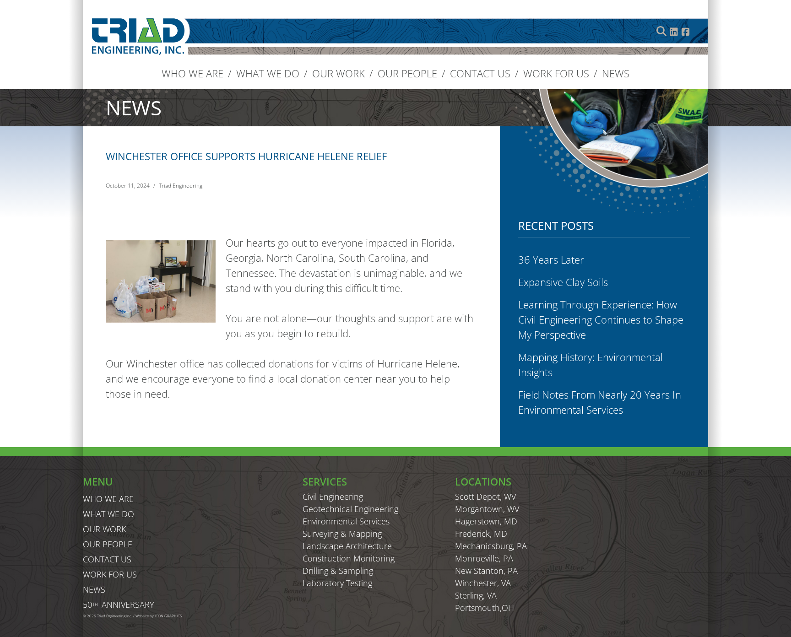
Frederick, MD (481, 533)
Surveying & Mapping (342, 533)
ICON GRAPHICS (168, 615)
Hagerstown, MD (486, 521)
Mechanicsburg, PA (491, 545)
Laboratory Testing (337, 583)
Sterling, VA (476, 595)
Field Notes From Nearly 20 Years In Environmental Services (599, 402)
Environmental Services (346, 521)
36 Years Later (551, 259)
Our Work (338, 73)
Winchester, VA (483, 583)
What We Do (267, 73)
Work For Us (556, 73)
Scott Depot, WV (485, 496)
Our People (407, 73)
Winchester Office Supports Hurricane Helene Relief (246, 156)
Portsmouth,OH (484, 607)
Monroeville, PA (484, 558)
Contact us (480, 73)
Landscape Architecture (347, 545)
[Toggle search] (661, 31)
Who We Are (192, 73)
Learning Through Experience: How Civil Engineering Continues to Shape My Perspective (600, 319)
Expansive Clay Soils (563, 282)
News (615, 73)
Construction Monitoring (349, 558)
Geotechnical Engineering (350, 508)
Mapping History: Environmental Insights (590, 364)
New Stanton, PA (486, 570)
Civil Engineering (333, 496)
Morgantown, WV (487, 508)
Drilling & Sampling (338, 570)
